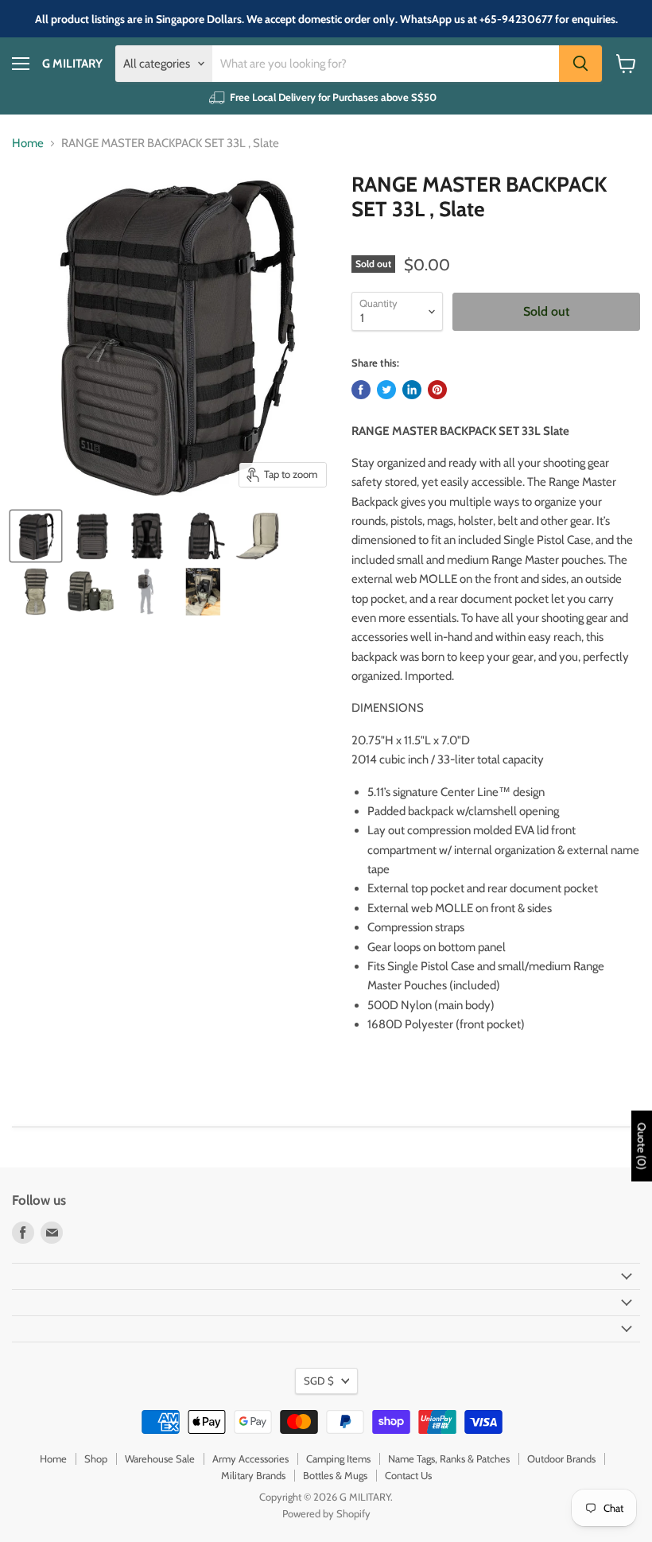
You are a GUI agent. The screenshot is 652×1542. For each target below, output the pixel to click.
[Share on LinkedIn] (411, 389)
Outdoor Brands (561, 1458)
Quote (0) (642, 1146)
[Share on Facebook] (361, 389)
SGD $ (319, 1380)
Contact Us (408, 1475)
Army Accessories (250, 1458)
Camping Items (338, 1458)
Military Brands (253, 1475)
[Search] (580, 63)
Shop (95, 1458)
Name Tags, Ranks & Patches (449, 1458)
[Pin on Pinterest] (437, 389)
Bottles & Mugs (335, 1475)
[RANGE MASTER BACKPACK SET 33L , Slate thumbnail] (35, 536)
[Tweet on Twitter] (386, 389)
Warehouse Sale (160, 1458)
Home (28, 143)
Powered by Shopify (326, 1513)
